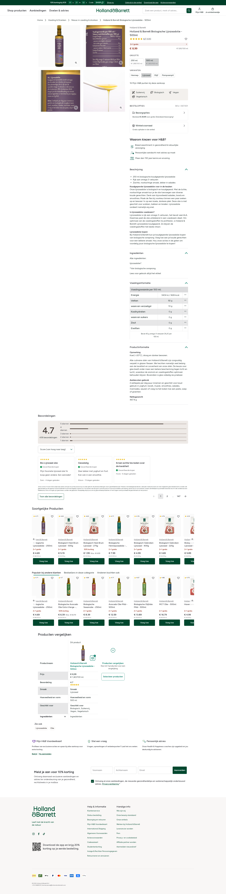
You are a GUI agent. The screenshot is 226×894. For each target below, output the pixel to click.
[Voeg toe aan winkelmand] (93, 658)
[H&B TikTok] (44, 833)
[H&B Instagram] (33, 833)
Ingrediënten (136, 253)
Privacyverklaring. (110, 784)
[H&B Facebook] (38, 833)
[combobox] (165, 10)
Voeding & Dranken (57, 20)
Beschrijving (136, 169)
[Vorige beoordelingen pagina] (154, 496)
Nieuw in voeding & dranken (84, 20)
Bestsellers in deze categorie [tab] (79, 572)
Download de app (151, 2)
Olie (52, 728)
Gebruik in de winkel (133, 2)
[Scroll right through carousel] (192, 539)
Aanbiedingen (38, 10)
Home (40, 20)
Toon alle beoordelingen (51, 496)
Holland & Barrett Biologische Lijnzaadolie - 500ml (82, 666)
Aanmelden (179, 770)
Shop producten (16, 10)
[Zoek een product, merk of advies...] (189, 10)
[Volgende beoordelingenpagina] (185, 496)
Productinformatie (139, 347)
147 (178, 496)
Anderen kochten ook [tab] (108, 572)
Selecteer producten (113, 676)
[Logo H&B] (113, 11)
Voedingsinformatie (140, 283)
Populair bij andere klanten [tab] (46, 572)
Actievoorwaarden (168, 2)
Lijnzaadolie (41, 728)
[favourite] (52, 516)
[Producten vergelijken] (113, 650)
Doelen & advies (59, 10)
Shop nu (110, 2)
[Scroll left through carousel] (34, 539)
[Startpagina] (113, 10)
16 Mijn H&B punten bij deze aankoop (147, 83)
